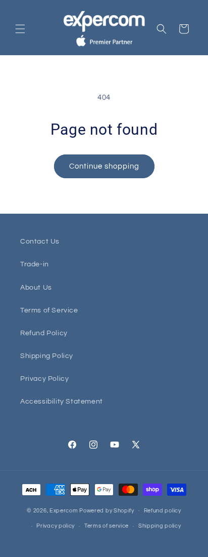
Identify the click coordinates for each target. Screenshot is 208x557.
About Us (36, 287)
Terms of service (106, 526)
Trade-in (34, 264)
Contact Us (40, 241)
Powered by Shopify (106, 510)
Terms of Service (49, 310)
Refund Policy (44, 333)
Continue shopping (104, 166)
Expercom (63, 510)
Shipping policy (159, 526)
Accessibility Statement (61, 401)
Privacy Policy (44, 378)
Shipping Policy (46, 356)
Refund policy (162, 510)
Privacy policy (55, 526)
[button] (20, 29)
